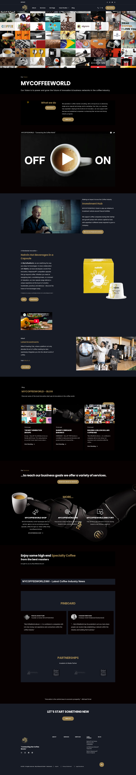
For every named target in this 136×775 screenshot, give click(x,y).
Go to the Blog (108, 404)
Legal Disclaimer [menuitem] (80, 766)
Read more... (50, 107)
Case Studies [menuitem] (63, 8)
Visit (23, 299)
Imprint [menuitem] (56, 766)
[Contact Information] (98, 7)
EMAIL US (68, 119)
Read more (33, 299)
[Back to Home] (25, 10)
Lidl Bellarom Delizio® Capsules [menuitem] (93, 747)
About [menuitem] (34, 8)
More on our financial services (93, 232)
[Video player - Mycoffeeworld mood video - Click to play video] (68, 159)
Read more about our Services (68, 481)
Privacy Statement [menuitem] (67, 766)
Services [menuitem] (42, 8)
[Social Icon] (107, 2)
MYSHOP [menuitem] (23, 2)
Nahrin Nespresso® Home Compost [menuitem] (92, 752)
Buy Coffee (110, 8)
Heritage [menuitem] (52, 8)
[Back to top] (101, 764)
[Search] (102, 7)
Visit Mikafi (25, 367)
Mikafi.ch (27, 360)
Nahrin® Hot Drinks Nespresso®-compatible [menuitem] (92, 743)
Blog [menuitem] (73, 8)
